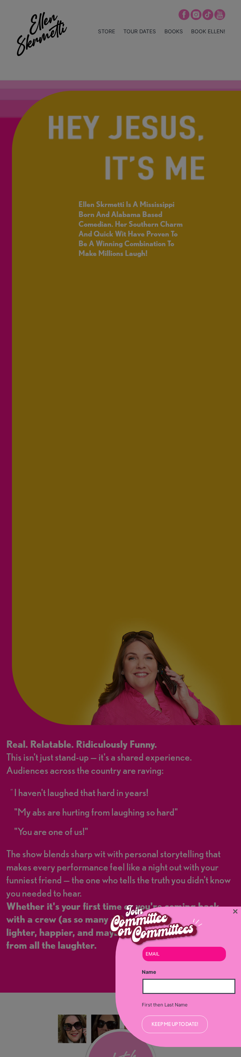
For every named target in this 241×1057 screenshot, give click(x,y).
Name (149, 972)
